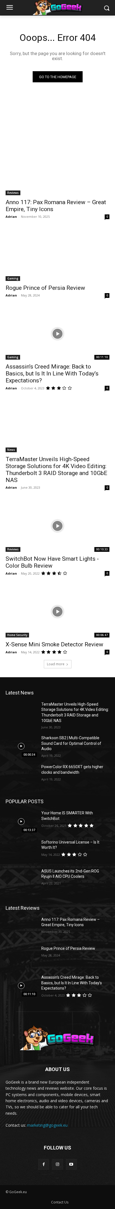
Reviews (13, 193)
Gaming (12, 278)
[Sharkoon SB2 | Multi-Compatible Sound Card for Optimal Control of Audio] (21, 746)
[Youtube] (71, 1164)
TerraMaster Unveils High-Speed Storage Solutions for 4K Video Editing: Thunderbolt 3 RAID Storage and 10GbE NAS (56, 469)
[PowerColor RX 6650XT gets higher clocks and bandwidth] (21, 775)
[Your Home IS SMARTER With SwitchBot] (21, 821)
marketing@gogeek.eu (47, 1125)
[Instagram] (57, 1164)
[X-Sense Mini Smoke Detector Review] (57, 611)
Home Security (17, 635)
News (11, 450)
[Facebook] (43, 1164)
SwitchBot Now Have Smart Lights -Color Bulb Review (52, 562)
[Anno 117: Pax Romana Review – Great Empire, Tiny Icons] (57, 169)
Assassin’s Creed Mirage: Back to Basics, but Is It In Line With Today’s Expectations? (52, 373)
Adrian (11, 216)
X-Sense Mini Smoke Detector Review (54, 644)
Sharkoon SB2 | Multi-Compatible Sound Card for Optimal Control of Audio (71, 743)
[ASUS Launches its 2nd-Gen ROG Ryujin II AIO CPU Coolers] (21, 879)
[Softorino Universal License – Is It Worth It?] (21, 850)
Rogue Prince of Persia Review (45, 288)
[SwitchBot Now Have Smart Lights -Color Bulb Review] (57, 526)
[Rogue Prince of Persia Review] (57, 255)
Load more (55, 664)
